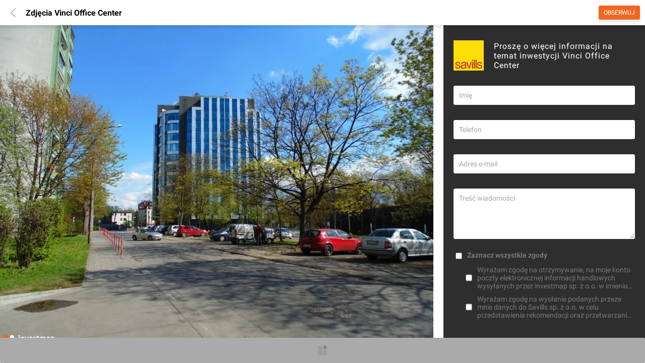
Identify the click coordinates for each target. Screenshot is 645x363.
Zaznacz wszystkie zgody (507, 255)
